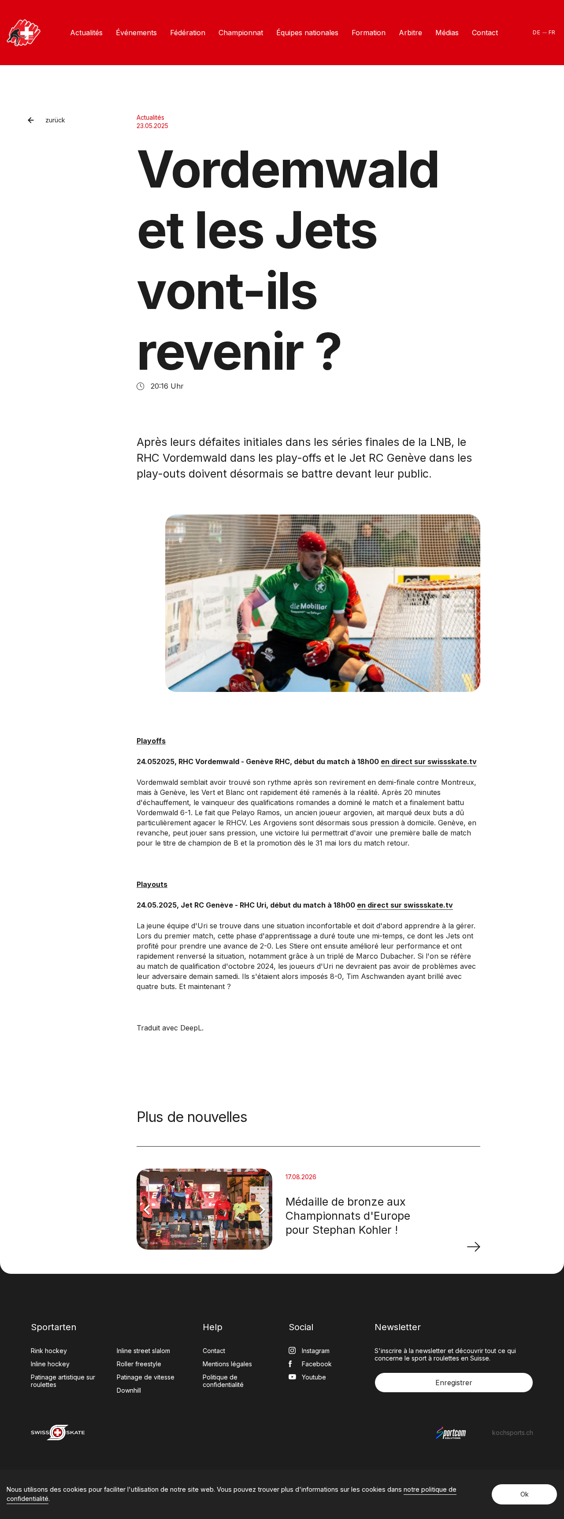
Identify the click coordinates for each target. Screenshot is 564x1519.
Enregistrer (453, 1382)
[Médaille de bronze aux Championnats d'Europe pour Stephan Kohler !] (473, 1246)
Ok (524, 1494)
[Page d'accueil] (24, 32)
